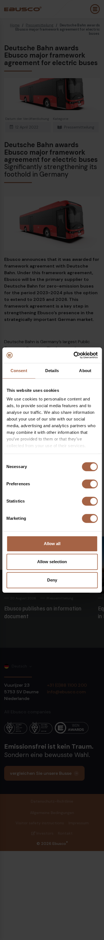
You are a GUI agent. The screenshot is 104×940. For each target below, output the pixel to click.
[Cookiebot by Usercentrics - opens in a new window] (74, 355)
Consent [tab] (19, 370)
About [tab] (85, 370)
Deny (52, 580)
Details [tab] (52, 370)
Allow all (52, 543)
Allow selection (52, 561)
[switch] (90, 483)
